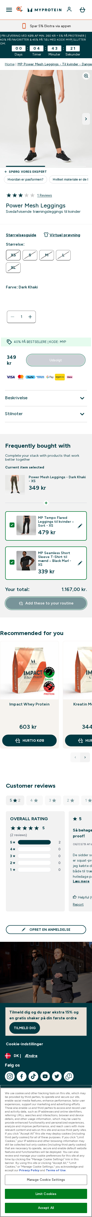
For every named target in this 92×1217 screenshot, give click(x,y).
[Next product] (85, 757)
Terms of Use (56, 1170)
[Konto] (69, 9)
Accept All (46, 1208)
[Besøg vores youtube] (45, 1076)
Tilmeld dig (25, 1028)
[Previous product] (75, 757)
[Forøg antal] (30, 317)
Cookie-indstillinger (24, 1044)
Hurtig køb (33, 740)
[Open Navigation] (9, 10)
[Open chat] (69, 1076)
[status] (21, 317)
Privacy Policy (29, 1170)
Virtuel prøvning (65, 235)
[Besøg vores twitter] (57, 1076)
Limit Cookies (46, 1194)
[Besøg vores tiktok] (33, 1076)
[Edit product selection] (80, 525)
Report (78, 904)
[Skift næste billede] (86, 119)
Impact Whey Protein (29, 704)
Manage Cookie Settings (46, 1180)
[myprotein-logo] (44, 10)
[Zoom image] (86, 76)
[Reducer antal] (12, 317)
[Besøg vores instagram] (10, 1076)
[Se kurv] (82, 10)
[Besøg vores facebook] (21, 1076)
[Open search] (20, 10)
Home (9, 64)
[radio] (13, 255)
